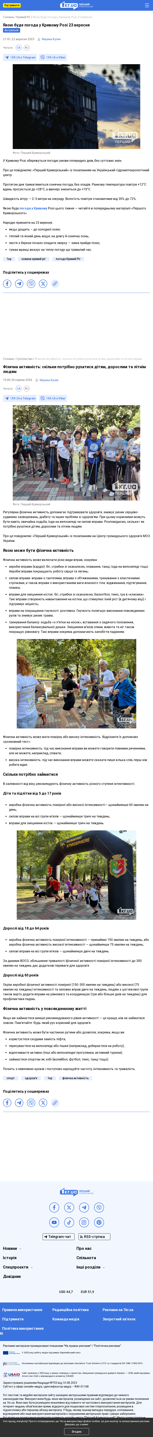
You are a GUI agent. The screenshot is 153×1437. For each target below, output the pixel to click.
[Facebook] (7, 284)
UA (19, 47)
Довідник (12, 1276)
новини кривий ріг (34, 258)
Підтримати (11, 5)
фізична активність (75, 1078)
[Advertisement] (76, 324)
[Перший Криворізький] (76, 5)
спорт (11, 1078)
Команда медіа (65, 1319)
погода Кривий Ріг (68, 258)
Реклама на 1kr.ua (118, 1310)
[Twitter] (43, 284)
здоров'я (31, 1078)
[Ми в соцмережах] (54, 1207)
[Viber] (31, 284)
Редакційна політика (70, 1310)
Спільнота (86, 1257)
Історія (10, 1257)
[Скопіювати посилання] (55, 284)
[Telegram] (19, 284)
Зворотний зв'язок (119, 1319)
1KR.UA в (22, 57)
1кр (9, 258)
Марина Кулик (51, 39)
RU (26, 47)
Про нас (84, 1248)
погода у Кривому (33, 208)
